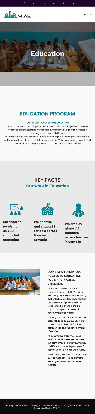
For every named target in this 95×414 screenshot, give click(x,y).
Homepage (40, 63)
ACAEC (60, 405)
